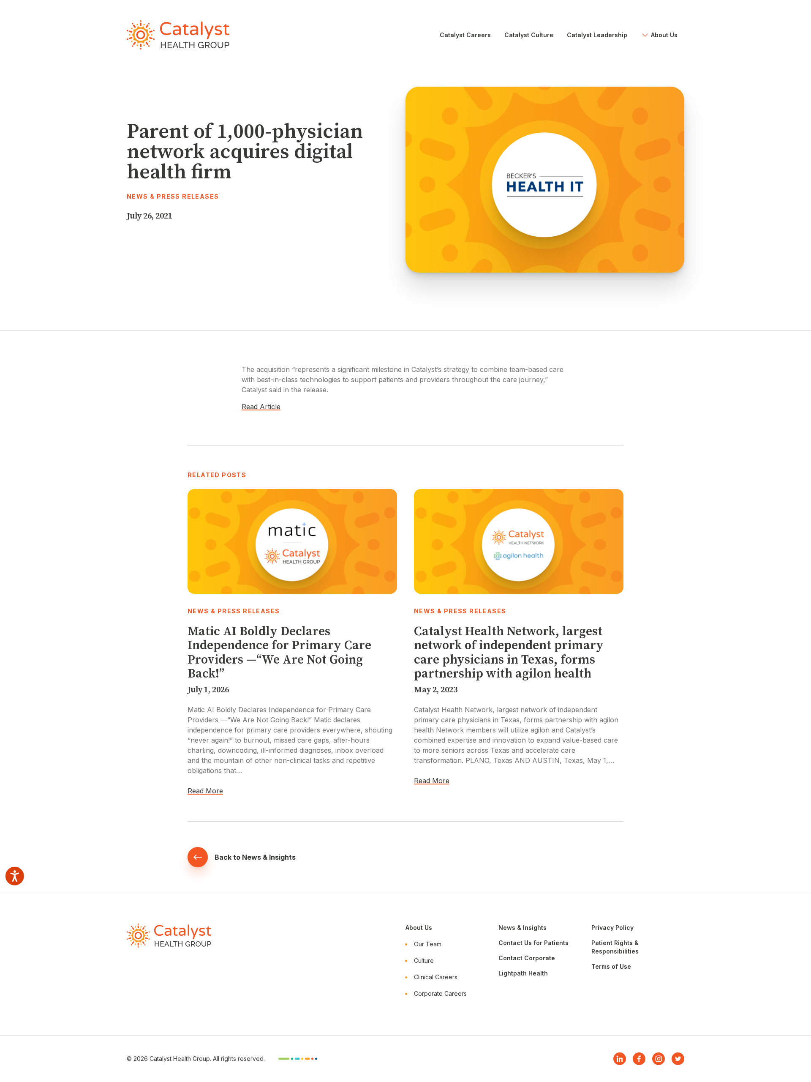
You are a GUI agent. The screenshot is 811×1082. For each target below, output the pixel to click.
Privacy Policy (612, 927)
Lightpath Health (523, 973)
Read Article (261, 406)
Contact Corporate (526, 958)
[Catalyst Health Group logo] (178, 34)
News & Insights (522, 927)
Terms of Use (611, 966)
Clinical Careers (435, 977)
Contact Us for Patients (533, 942)
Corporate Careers (440, 993)
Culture (424, 960)
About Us (419, 927)
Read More (205, 791)
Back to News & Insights (255, 857)
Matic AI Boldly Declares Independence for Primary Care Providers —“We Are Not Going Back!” (279, 653)
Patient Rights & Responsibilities (615, 947)
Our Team (427, 944)
